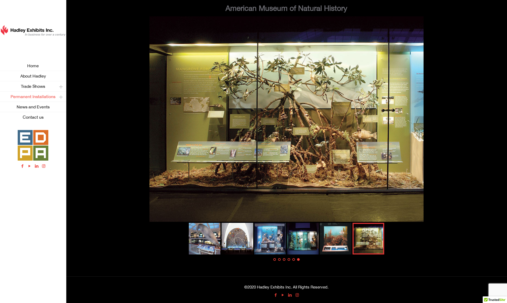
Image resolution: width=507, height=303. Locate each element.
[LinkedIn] (36, 166)
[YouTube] (29, 166)
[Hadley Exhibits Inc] (33, 30)
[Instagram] (43, 166)
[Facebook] (22, 166)
